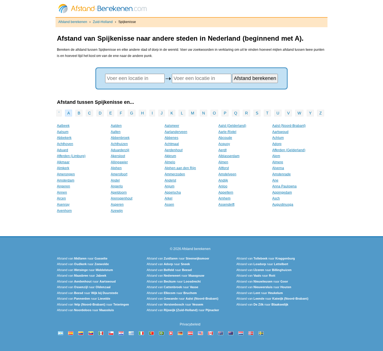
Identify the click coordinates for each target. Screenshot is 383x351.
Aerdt (222, 150)
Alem (276, 156)
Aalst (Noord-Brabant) (289, 126)
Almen (223, 162)
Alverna (278, 168)
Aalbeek (63, 126)
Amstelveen (227, 174)
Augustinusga (282, 205)
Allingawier (119, 162)
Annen (62, 192)
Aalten (116, 132)
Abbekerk (64, 138)
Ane (275, 180)
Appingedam (282, 192)
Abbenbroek (120, 138)
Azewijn (117, 211)
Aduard (62, 150)
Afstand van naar (82, 258)
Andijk (223, 180)
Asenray (63, 205)
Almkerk (63, 168)
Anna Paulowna (284, 186)
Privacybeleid (190, 324)
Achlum (278, 138)
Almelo (170, 162)
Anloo (222, 186)
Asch (276, 198)
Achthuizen (119, 144)
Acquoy (224, 144)
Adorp (277, 144)
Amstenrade (281, 174)
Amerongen (66, 174)
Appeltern (225, 192)
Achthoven (65, 144)
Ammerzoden (175, 174)
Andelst (170, 180)
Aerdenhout (174, 150)
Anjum (169, 186)
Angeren (63, 186)
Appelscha (173, 192)
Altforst (223, 168)
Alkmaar (63, 162)
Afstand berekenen (72, 22)
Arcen (61, 198)
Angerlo (117, 186)
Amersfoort (119, 174)
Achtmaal (172, 144)
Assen (169, 205)
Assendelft (226, 205)
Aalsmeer (172, 126)
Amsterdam (65, 180)
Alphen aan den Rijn (180, 168)
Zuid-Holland (103, 22)
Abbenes (171, 138)
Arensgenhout (121, 198)
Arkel (168, 198)
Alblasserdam (228, 156)
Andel (115, 180)
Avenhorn (64, 211)
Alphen (116, 168)
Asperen (117, 205)
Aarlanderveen (176, 132)
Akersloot (118, 156)
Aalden (116, 126)
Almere (277, 162)
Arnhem (224, 198)
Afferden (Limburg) (71, 156)
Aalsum (62, 132)
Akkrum (170, 156)
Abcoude (225, 138)
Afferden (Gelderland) (288, 150)
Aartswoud (280, 132)
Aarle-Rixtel (227, 132)
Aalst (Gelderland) (232, 126)
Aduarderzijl (120, 150)
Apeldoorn (119, 192)
